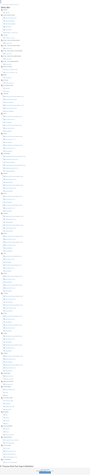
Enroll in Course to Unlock (45, 472)
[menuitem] (0, 2)
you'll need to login (50, 470)
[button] (0, 1)
